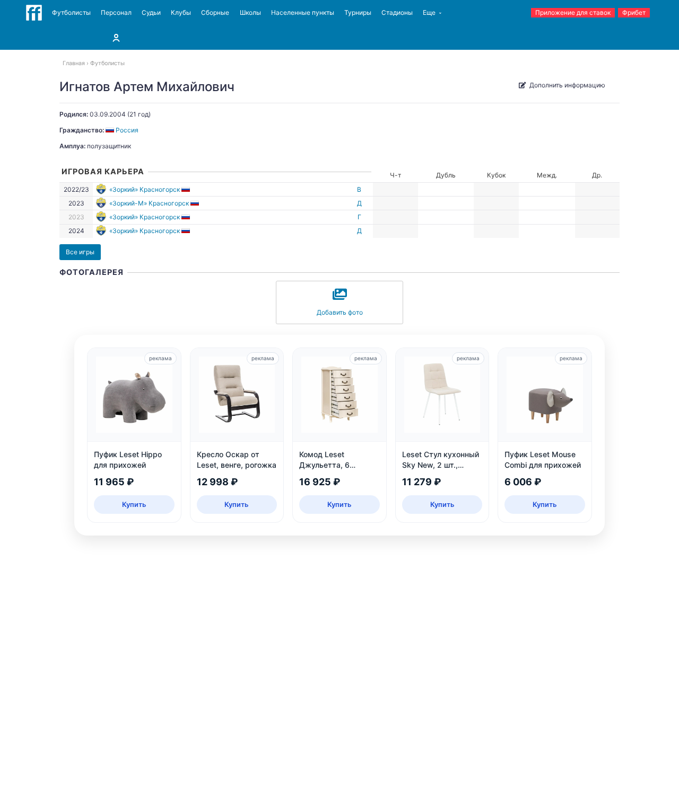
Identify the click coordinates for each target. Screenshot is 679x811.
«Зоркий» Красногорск (144, 189)
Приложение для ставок (573, 12)
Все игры (80, 252)
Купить (134, 504)
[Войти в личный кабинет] (116, 37)
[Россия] (186, 189)
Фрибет (634, 12)
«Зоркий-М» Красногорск (149, 203)
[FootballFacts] (34, 12)
